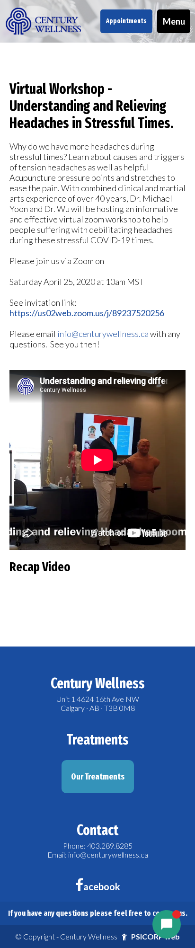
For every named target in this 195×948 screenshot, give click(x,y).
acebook (101, 886)
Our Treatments (97, 776)
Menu (174, 21)
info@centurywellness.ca (103, 333)
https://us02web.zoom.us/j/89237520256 (86, 313)
